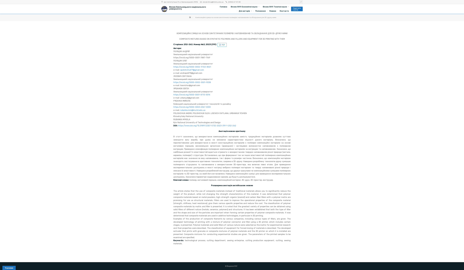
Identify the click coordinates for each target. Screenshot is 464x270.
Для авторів (244, 11)
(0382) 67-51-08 (234, 2)
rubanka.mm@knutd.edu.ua (192, 110)
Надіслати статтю (297, 9)
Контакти (284, 11)
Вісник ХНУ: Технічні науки (275, 7)
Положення (260, 11)
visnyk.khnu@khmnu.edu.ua (213, 2)
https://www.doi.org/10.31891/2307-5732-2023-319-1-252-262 (207, 125)
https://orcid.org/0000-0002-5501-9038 (192, 82)
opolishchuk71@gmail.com (192, 70)
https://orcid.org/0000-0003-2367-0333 (192, 107)
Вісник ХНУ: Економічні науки (244, 7)
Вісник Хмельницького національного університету (187, 8)
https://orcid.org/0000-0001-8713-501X (191, 95)
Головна (223, 7)
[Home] (190, 17)
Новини (272, 11)
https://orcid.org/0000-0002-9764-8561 (192, 67)
